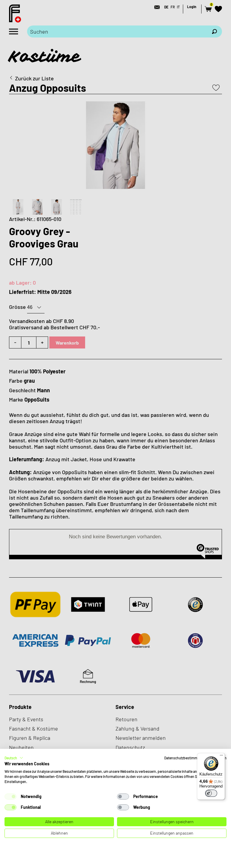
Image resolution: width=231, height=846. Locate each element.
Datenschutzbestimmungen (185, 758)
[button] (14, 758)
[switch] (211, 793)
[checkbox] (11, 797)
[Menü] (221, 756)
